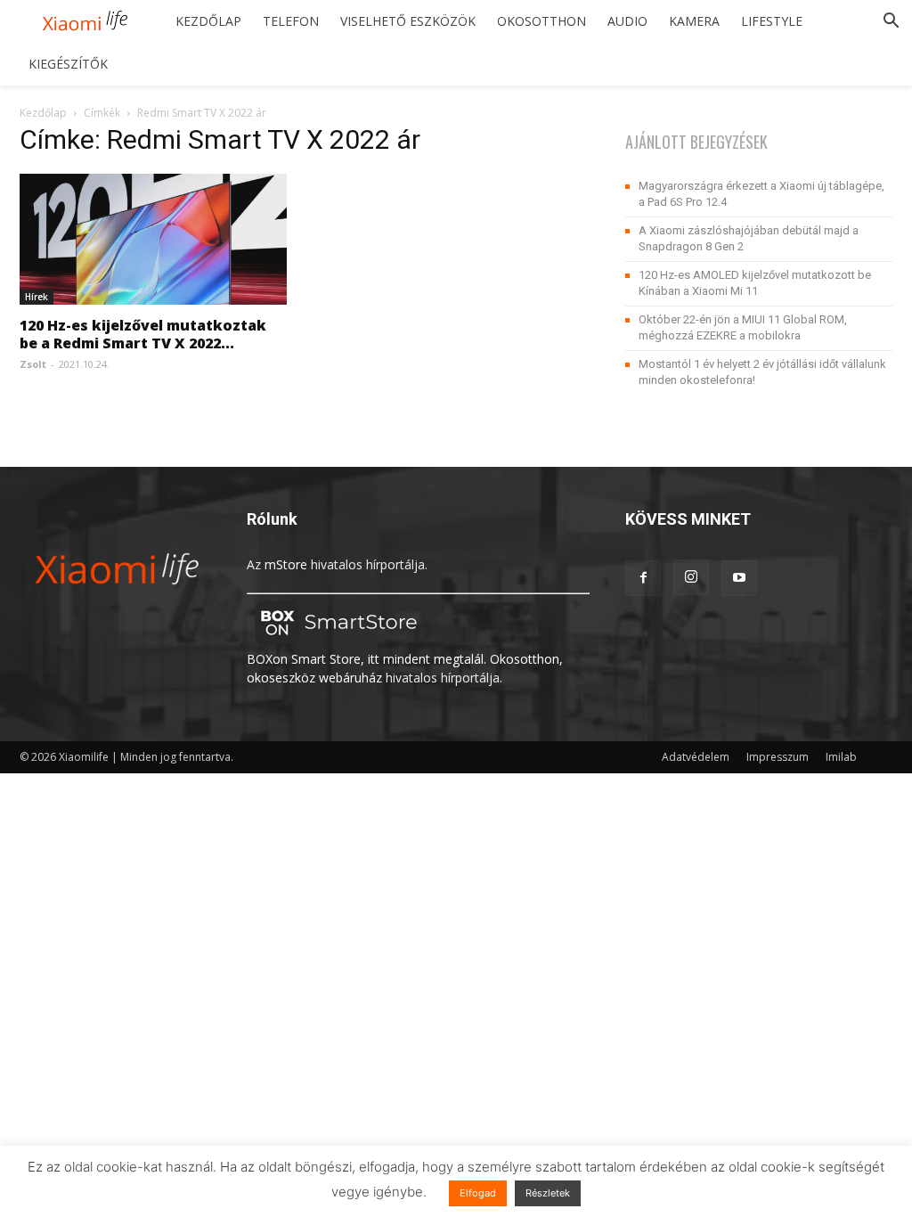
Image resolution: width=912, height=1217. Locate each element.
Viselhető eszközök (408, 20)
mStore (286, 564)
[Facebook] (643, 578)
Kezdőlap (208, 20)
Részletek (547, 1193)
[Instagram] (691, 577)
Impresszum (777, 756)
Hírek (36, 296)
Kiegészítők (68, 63)
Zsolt (33, 364)
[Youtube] (739, 578)
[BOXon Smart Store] (336, 640)
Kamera (694, 20)
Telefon (291, 20)
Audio (627, 20)
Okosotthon (541, 20)
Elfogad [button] (478, 1193)
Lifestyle (771, 20)
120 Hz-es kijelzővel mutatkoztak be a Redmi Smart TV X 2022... (143, 334)
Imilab (841, 756)
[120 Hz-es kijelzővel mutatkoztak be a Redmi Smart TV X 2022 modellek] (153, 239)
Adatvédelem (695, 756)
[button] (890, 22)
